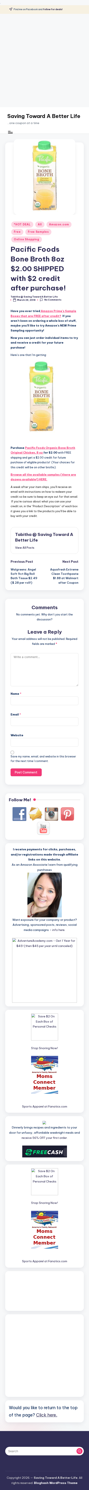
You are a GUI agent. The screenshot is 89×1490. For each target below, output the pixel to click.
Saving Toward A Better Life (43, 116)
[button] (24, 547)
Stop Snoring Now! (44, 1048)
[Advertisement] (44, 60)
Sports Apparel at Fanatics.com (44, 1106)
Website (17, 735)
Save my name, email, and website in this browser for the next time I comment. (43, 759)
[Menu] (10, 132)
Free (17, 231)
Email (16, 714)
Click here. (46, 1415)
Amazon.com (59, 224)
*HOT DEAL (22, 224)
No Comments (52, 299)
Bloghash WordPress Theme (56, 1483)
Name (16, 694)
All (40, 224)
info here (58, 930)
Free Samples (38, 231)
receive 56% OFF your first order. (45, 1138)
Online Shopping (26, 239)
